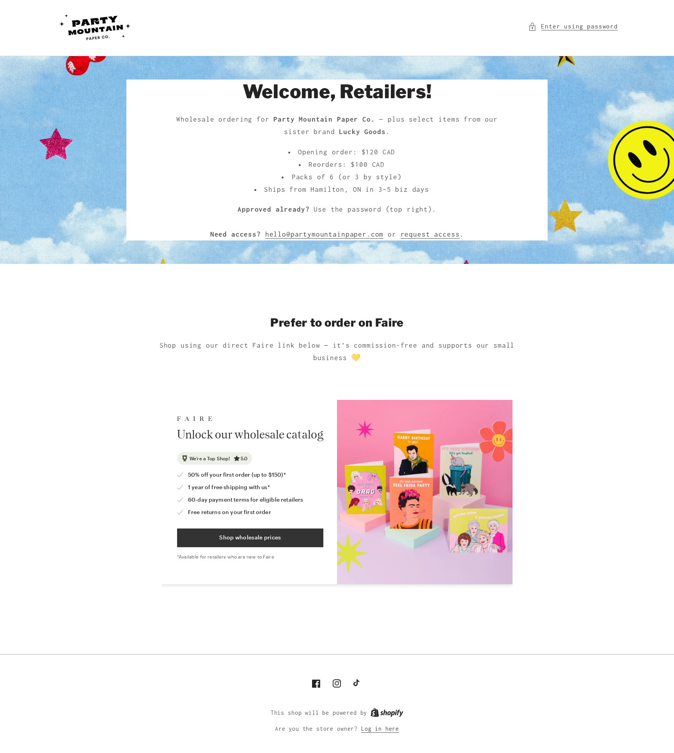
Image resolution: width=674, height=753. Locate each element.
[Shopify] (387, 713)
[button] (573, 26)
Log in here (380, 729)
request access (430, 234)
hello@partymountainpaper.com (324, 234)
